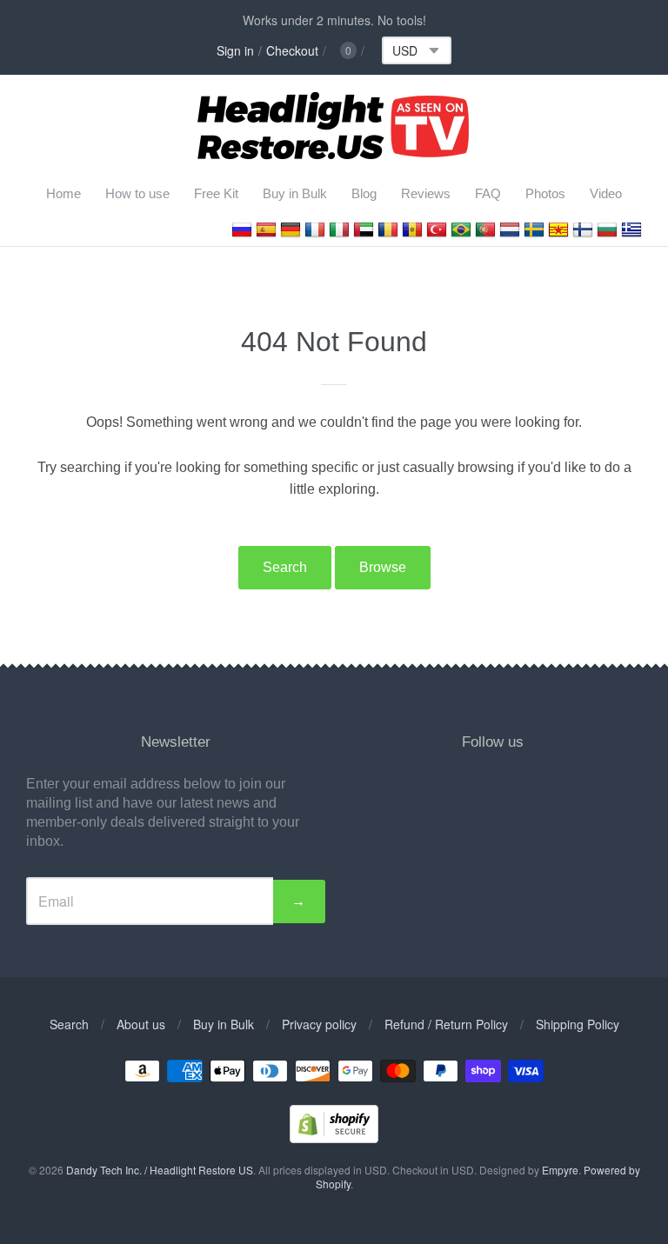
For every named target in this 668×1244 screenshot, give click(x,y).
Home (63, 193)
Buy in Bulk (295, 193)
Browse (382, 567)
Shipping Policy (577, 1024)
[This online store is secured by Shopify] (334, 1138)
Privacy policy (319, 1024)
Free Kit (216, 193)
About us (141, 1024)
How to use (137, 193)
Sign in (235, 50)
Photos (545, 193)
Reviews (426, 193)
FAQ (488, 193)
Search (285, 567)
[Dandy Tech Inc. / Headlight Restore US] (334, 153)
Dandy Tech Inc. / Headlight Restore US (159, 1169)
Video (606, 193)
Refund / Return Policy (446, 1024)
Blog (364, 193)
